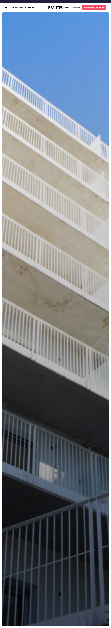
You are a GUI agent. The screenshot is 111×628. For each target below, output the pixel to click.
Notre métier (29, 7)
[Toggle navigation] (6, 7)
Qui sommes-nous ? (17, 7)
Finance (67, 7)
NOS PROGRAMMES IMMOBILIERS (94, 7)
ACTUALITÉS (76, 7)
